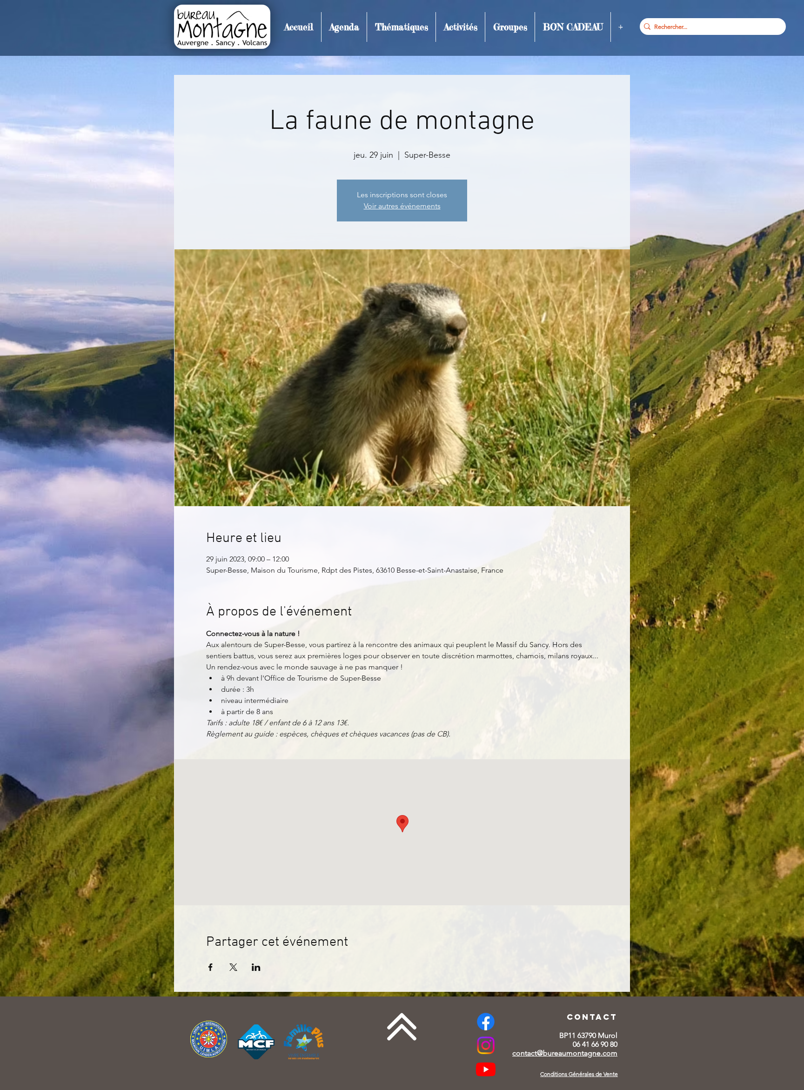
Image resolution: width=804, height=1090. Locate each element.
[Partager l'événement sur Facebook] (210, 967)
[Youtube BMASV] (485, 1069)
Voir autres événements (402, 205)
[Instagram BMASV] (485, 1045)
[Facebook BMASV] (485, 1021)
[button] (344, 27)
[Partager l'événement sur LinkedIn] (256, 967)
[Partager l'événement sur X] (233, 967)
